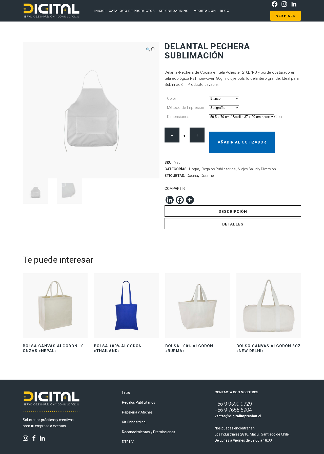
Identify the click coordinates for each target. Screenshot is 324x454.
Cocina (192, 176)
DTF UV (128, 442)
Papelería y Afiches (137, 412)
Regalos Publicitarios (219, 169)
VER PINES (285, 16)
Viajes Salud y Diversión (257, 169)
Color (171, 98)
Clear (278, 116)
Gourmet (207, 176)
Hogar (194, 169)
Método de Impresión (185, 107)
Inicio (126, 392)
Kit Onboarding (134, 422)
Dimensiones (178, 116)
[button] (150, 49)
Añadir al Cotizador (242, 142)
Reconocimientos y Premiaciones (148, 432)
